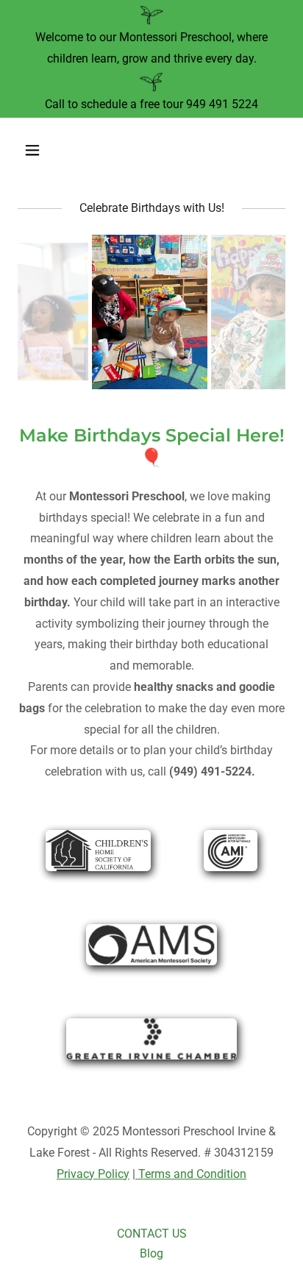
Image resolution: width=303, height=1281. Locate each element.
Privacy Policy (93, 1174)
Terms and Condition (190, 1174)
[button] (48, 150)
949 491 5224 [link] (222, 104)
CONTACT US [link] (152, 1234)
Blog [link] (151, 1253)
